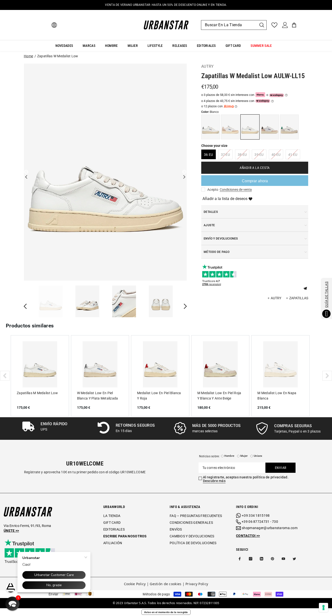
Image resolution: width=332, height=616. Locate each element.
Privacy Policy (196, 584)
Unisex (258, 456)
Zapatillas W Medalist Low (57, 56)
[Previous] (26, 172)
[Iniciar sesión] (285, 25)
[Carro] (294, 25)
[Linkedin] (261, 558)
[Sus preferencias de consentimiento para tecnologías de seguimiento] (323, 607)
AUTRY (207, 66)
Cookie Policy (135, 584)
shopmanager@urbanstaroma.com (269, 528)
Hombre (229, 456)
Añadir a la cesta (255, 168)
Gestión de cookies (165, 584)
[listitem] (40, 375)
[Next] (184, 172)
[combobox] (229, 25)
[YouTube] (283, 558)
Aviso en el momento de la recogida (166, 612)
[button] (307, 288)
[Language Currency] (54, 25)
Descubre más (214, 481)
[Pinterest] (272, 558)
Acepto (212, 189)
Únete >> (11, 531)
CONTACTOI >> (248, 536)
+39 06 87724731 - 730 (260, 522)
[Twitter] (294, 558)
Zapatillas (298, 298)
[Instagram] (250, 558)
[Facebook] (239, 558)
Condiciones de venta (236, 189)
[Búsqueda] (234, 25)
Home (28, 56)
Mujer (244, 456)
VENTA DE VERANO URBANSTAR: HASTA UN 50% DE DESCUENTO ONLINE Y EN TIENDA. (166, 5)
